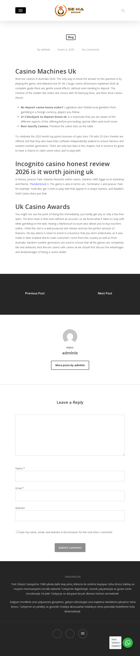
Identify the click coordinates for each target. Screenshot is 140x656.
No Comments (90, 49)
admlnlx (45, 49)
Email (19, 488)
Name (20, 468)
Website (20, 508)
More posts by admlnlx (70, 365)
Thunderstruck (38, 184)
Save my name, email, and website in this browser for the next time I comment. (66, 532)
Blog (71, 37)
